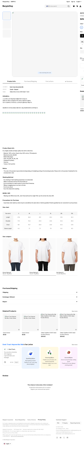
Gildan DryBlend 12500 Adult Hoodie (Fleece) (48, 333)
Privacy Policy (42, 419)
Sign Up (73, 1)
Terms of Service (31, 419)
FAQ (58, 423)
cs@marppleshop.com (76, 430)
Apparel (16, 89)
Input (16, 362)
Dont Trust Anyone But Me (16, 87)
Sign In (68, 1)
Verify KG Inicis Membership (17, 436)
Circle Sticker (6, 332)
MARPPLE (13, 1)
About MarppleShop (20, 419)
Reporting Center (75, 423)
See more (74, 311)
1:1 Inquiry (65, 423)
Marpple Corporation (8, 419)
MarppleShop (6, 1)
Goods (11, 89)
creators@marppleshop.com (68, 433)
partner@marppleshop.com (66, 432)
